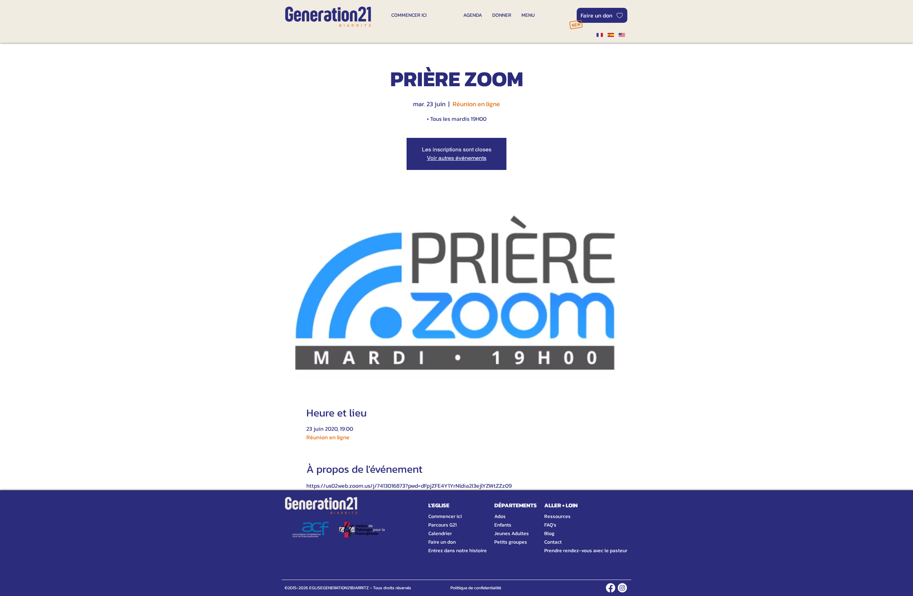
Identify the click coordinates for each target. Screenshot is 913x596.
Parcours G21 (442, 525)
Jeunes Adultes (511, 533)
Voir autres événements (456, 158)
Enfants (502, 525)
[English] (621, 35)
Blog (549, 533)
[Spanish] (610, 35)
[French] (599, 35)
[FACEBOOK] (610, 587)
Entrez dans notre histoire (449, 550)
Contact (553, 542)
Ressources (557, 516)
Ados (500, 516)
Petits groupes (510, 542)
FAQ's (550, 525)
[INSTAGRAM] (622, 587)
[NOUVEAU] (576, 24)
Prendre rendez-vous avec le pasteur (577, 550)
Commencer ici (445, 516)
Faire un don (442, 542)
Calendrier (440, 533)
